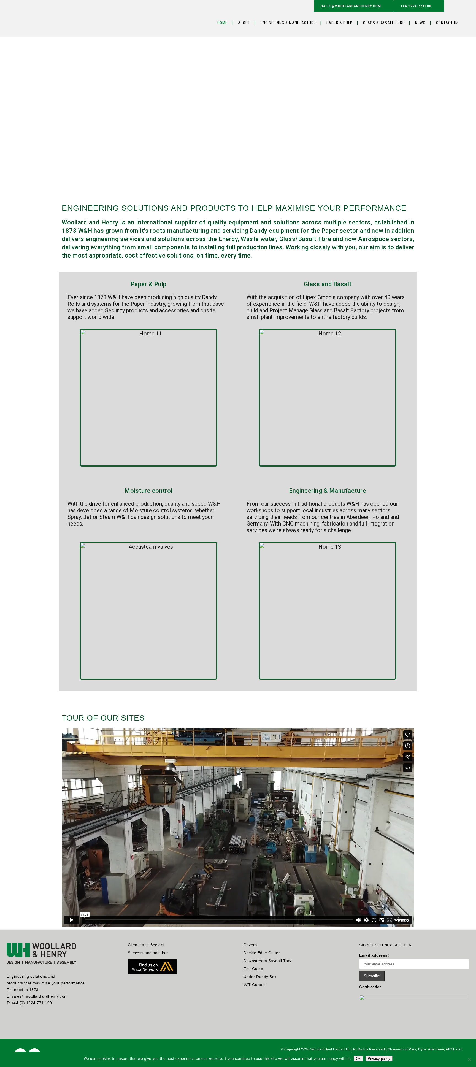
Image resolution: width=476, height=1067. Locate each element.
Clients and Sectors (146, 944)
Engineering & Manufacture (327, 490)
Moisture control (148, 490)
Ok (358, 1059)
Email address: (374, 955)
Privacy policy (379, 1059)
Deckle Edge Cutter (262, 952)
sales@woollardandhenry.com (351, 6)
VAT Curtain (255, 984)
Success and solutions (149, 952)
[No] (469, 1059)
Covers (250, 944)
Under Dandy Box (260, 976)
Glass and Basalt (327, 284)
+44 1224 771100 (416, 6)
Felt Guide (253, 968)
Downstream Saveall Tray (267, 960)
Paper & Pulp (149, 284)
